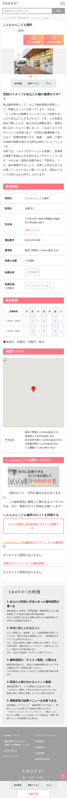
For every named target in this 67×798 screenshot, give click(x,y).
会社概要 (40, 753)
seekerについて (12, 735)
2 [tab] (35, 76)
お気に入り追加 (54, 42)
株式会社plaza (42, 759)
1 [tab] (31, 76)
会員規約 (40, 747)
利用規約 (40, 741)
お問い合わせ (11, 750)
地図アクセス (32, 229)
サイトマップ (11, 756)
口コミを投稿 (33, 42)
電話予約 (33, 793)
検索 (59, 11)
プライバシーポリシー (46, 735)
